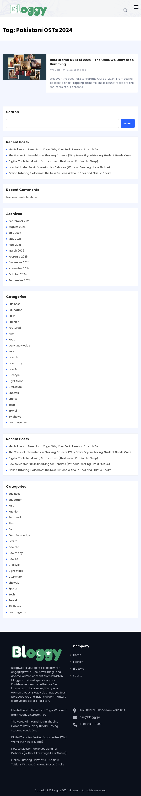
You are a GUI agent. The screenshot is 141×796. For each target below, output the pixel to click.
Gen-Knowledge (19, 345)
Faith (12, 316)
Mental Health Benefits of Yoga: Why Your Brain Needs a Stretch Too (54, 149)
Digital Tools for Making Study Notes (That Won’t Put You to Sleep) (53, 161)
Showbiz (14, 393)
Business (14, 304)
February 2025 (18, 256)
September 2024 (20, 280)
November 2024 (19, 268)
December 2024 (19, 262)
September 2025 (19, 221)
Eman (56, 70)
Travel (13, 410)
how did (14, 357)
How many (16, 363)
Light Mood (16, 381)
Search (12, 112)
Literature (15, 387)
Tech (12, 405)
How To (13, 369)
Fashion (14, 322)
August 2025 (17, 227)
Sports (13, 399)
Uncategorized (18, 422)
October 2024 (18, 274)
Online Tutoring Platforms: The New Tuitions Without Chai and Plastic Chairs (60, 173)
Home (77, 655)
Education (15, 310)
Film (11, 334)
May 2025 (15, 239)
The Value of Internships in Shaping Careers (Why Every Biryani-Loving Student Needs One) (70, 155)
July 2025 (15, 233)
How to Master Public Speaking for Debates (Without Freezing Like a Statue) (59, 167)
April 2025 (15, 245)
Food (12, 339)
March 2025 (16, 250)
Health (13, 351)
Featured (15, 327)
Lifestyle (14, 375)
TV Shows (15, 416)
